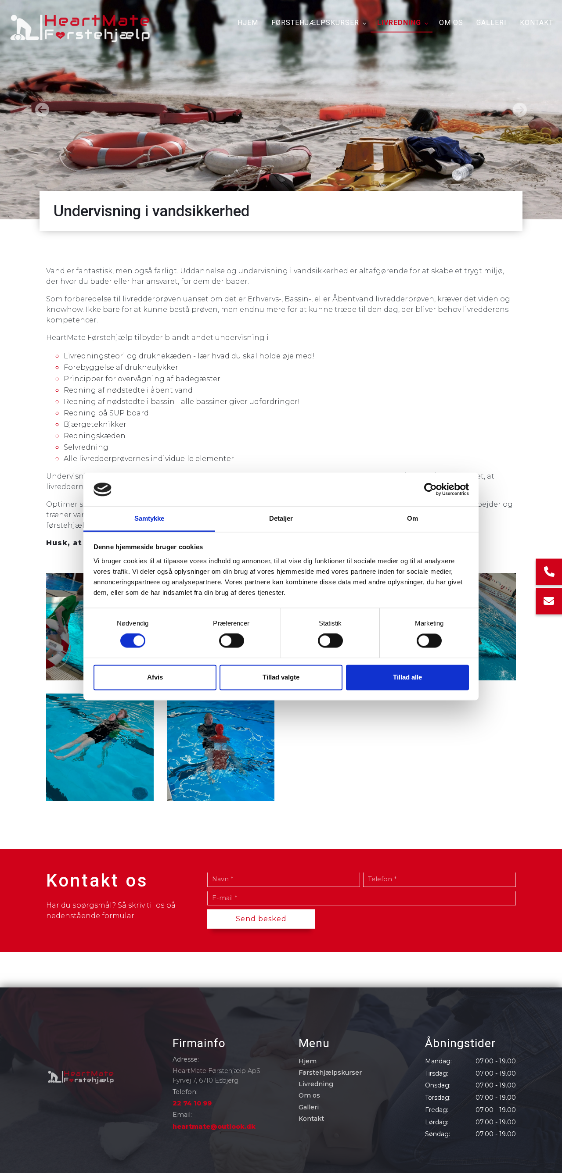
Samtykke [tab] (149, 518)
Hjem (308, 1061)
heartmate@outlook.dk (214, 1126)
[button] (42, 109)
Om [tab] (412, 518)
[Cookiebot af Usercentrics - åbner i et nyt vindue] (430, 489)
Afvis (155, 677)
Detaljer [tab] (281, 518)
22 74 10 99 (192, 1103)
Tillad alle (407, 677)
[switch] (231, 641)
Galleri (309, 1107)
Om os (309, 1095)
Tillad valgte (281, 677)
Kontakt (311, 1119)
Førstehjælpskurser (330, 1072)
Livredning (316, 1084)
